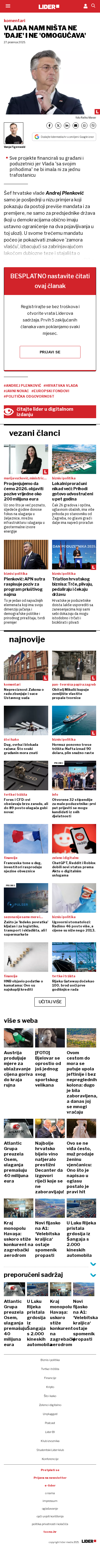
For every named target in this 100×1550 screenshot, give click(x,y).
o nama (50, 1493)
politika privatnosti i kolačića (50, 1524)
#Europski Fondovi (50, 391)
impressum (50, 1501)
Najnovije (27, 639)
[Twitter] (58, 125)
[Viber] (93, 125)
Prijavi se (50, 352)
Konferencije (50, 1459)
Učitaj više (50, 1001)
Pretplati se (50, 1470)
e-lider (50, 1485)
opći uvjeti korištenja (50, 1516)
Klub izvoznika (50, 1441)
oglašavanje (50, 1508)
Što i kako (50, 1396)
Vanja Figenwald (14, 146)
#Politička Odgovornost (29, 396)
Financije (50, 1378)
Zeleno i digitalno (50, 1405)
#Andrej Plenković (22, 385)
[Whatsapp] (84, 125)
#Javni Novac (16, 391)
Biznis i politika (50, 1360)
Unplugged (50, 1414)
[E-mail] (76, 125)
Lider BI (50, 1432)
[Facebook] (49, 125)
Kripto (50, 1387)
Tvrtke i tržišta (50, 1369)
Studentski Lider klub (50, 1450)
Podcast (50, 1423)
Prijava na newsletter (50, 1478)
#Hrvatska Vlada (61, 385)
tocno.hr (50, 1532)
